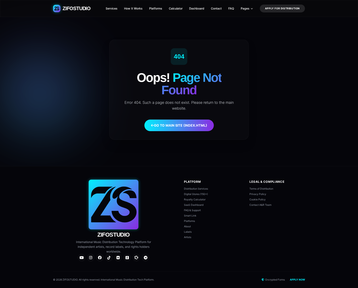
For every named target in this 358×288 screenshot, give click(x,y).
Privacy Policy (257, 194)
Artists (187, 237)
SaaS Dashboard (193, 204)
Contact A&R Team (260, 204)
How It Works (133, 8)
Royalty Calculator (195, 199)
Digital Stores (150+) (196, 194)
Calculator (176, 8)
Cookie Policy (257, 199)
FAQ (231, 8)
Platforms (155, 8)
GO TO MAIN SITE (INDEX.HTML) (180, 125)
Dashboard (196, 8)
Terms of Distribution (261, 188)
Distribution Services (196, 188)
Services (111, 8)
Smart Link (190, 215)
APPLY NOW (297, 279)
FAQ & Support (192, 210)
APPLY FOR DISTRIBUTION (282, 8)
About (187, 226)
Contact (216, 8)
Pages (245, 8)
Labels (188, 231)
